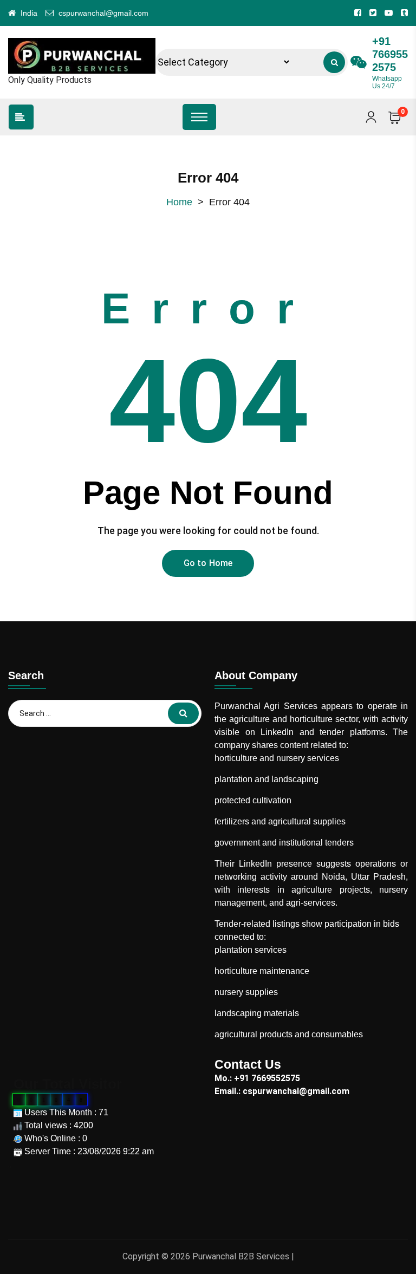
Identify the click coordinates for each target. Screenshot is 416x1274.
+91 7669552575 (390, 54)
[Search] (334, 62)
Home (179, 202)
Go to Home (208, 563)
